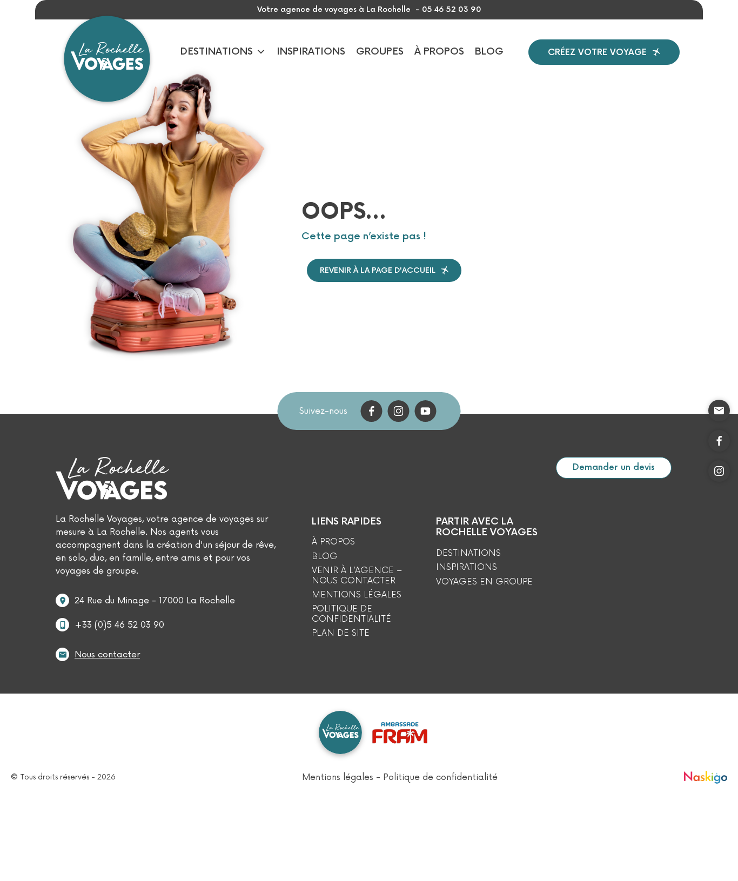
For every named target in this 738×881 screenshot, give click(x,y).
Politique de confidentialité (351, 614)
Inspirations (311, 51)
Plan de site (341, 633)
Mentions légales (356, 595)
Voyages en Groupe (484, 582)
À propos (439, 51)
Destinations (216, 51)
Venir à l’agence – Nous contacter (357, 576)
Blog (489, 51)
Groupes (380, 51)
